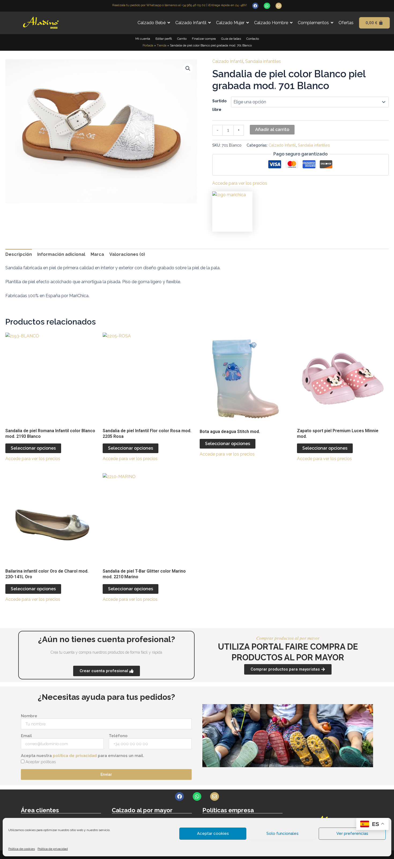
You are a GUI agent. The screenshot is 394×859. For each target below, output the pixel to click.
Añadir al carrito (272, 129)
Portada (148, 45)
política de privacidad (75, 755)
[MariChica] (232, 211)
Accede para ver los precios (239, 183)
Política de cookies (21, 849)
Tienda (161, 45)
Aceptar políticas (40, 761)
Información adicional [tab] (61, 254)
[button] (188, 68)
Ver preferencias (352, 833)
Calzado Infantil (227, 61)
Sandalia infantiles (263, 61)
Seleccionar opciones (33, 448)
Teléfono (118, 735)
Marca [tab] (97, 254)
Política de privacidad (53, 849)
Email (26, 735)
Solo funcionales (282, 833)
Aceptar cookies (213, 833)
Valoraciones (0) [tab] (127, 254)
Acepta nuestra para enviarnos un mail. (82, 755)
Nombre (29, 716)
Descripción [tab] (18, 254)
